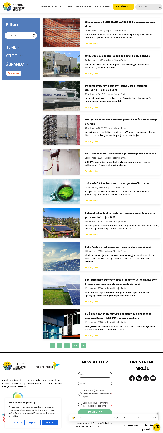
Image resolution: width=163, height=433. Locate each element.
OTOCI (69, 6)
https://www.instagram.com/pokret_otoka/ (139, 378)
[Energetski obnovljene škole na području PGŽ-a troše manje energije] (61, 130)
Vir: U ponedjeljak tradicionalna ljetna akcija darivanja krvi (120, 153)
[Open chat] (156, 427)
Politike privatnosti (149, 427)
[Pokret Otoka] (14, 6)
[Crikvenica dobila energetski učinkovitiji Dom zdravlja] (61, 64)
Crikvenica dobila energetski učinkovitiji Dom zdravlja (117, 55)
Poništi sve (13, 73)
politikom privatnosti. (96, 426)
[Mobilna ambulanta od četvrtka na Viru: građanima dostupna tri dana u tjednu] (61, 96)
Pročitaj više (91, 43)
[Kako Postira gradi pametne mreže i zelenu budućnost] (61, 256)
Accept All (50, 422)
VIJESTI (45, 6)
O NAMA (105, 6)
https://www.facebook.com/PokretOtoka (132, 378)
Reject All (33, 422)
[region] (33, 413)
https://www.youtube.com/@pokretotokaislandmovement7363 (153, 378)
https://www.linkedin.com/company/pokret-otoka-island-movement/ (146, 378)
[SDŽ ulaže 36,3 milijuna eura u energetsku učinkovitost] (61, 191)
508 (75, 345)
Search (160, 7)
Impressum (130, 425)
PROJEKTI (57, 6)
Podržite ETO (124, 6)
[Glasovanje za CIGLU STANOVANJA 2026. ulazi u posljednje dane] (61, 32)
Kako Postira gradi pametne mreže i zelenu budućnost (118, 247)
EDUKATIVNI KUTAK (87, 6)
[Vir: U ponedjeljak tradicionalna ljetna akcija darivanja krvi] (61, 162)
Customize (17, 422)
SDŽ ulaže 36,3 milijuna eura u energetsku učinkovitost (117, 183)
